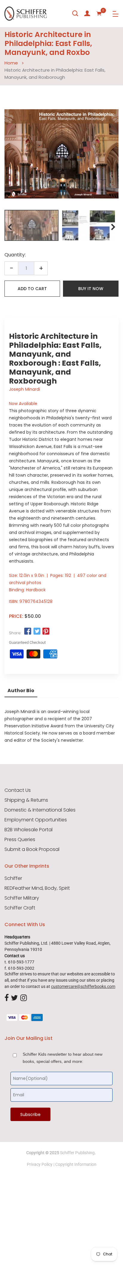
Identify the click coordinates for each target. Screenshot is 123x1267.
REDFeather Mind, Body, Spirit (37, 888)
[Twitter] (14, 998)
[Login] (87, 13)
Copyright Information (75, 1164)
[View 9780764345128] (31, 225)
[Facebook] (6, 998)
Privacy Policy (40, 1164)
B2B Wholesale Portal (28, 829)
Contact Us (17, 790)
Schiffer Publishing (77, 1152)
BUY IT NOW (90, 289)
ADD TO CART (32, 289)
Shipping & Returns (26, 800)
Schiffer (13, 878)
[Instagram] (23, 998)
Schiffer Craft (19, 908)
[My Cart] (99, 13)
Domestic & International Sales (40, 810)
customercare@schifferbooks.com (83, 986)
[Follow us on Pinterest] (46, 631)
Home (11, 63)
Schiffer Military (21, 898)
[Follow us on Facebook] (28, 631)
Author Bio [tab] (20, 690)
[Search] (75, 13)
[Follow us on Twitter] (37, 631)
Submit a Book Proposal (31, 849)
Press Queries (19, 839)
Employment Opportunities (35, 820)
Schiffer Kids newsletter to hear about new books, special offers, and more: (62, 1058)
